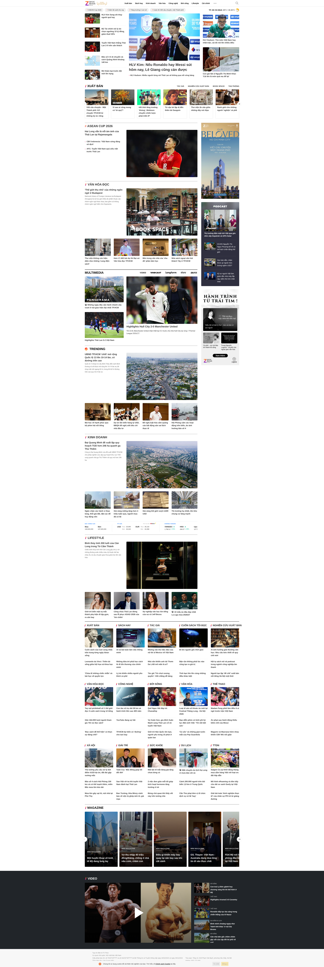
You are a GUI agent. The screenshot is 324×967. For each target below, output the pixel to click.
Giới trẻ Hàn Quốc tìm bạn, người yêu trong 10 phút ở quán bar (160, 735)
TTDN (216, 745)
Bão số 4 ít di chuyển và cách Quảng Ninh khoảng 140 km (113, 59)
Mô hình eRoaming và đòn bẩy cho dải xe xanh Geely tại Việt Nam (224, 784)
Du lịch (186, 745)
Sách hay (139, 3)
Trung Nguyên (206, 290)
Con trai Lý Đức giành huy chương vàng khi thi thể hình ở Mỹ (223, 889)
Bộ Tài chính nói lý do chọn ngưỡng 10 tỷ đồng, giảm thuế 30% (113, 31)
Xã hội (91, 745)
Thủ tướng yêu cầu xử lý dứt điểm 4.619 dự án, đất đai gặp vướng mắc (98, 773)
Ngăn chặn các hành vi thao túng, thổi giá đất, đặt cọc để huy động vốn (97, 514)
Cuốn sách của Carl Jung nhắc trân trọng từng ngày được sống (99, 653)
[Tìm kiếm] (237, 3)
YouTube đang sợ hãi (125, 720)
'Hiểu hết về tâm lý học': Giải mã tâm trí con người (219, 326)
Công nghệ (173, 3)
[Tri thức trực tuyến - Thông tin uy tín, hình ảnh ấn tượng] (96, 3)
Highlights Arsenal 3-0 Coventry (223, 900)
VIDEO (92, 878)
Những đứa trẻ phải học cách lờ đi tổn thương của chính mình (129, 664)
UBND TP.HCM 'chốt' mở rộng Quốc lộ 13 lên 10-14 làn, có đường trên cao (101, 357)
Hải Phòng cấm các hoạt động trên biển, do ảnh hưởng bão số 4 (183, 426)
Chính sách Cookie (163, 964)
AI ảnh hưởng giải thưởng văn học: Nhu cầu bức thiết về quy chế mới (224, 653)
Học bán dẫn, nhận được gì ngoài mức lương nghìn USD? (224, 262)
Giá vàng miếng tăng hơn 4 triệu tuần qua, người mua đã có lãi (126, 514)
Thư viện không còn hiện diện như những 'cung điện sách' (97, 261)
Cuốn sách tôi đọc (194, 625)
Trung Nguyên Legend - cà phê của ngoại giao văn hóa (228, 347)
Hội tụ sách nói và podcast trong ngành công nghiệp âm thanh (224, 664)
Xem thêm (220, 353)
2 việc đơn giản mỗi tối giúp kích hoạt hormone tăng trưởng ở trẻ (160, 784)
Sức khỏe (156, 745)
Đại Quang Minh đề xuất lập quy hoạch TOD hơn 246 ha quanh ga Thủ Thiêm (102, 445)
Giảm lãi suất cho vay (116, 10)
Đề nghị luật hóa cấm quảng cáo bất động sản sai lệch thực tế (155, 426)
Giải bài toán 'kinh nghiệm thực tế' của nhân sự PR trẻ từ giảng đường (225, 796)
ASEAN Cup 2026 (94, 10)
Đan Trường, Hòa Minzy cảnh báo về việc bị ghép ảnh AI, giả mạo (130, 796)
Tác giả (155, 625)
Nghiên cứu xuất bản (227, 625)
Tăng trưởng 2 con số (139, 10)
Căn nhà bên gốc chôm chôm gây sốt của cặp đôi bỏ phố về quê (223, 939)
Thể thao (219, 684)
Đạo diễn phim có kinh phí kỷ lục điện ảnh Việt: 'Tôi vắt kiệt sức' (192, 723)
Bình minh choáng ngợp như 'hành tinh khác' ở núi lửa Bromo (222, 926)
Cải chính (206, 3)
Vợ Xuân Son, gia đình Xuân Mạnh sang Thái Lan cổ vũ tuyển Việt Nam (160, 723)
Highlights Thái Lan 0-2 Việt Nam (99, 340)
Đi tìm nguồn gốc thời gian (191, 650)
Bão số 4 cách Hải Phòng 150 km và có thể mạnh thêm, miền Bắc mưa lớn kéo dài (98, 784)
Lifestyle (195, 3)
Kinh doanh (151, 3)
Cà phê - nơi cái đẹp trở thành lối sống (210, 346)
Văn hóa (162, 3)
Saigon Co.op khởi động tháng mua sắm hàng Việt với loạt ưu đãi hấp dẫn (225, 773)
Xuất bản (128, 3)
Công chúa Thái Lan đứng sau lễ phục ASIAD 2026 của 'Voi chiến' (126, 614)
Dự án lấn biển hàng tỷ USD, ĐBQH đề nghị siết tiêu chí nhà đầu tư (126, 426)
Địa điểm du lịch (216, 921)
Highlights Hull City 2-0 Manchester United (151, 326)
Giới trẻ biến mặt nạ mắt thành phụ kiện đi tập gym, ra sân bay (97, 614)
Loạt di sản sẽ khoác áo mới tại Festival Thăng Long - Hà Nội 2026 (193, 711)
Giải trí (123, 745)
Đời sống (185, 3)
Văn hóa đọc (98, 184)
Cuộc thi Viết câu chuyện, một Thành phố (169, 10)
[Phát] (138, 913)
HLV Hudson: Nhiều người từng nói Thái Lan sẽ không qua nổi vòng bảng (162, 75)
